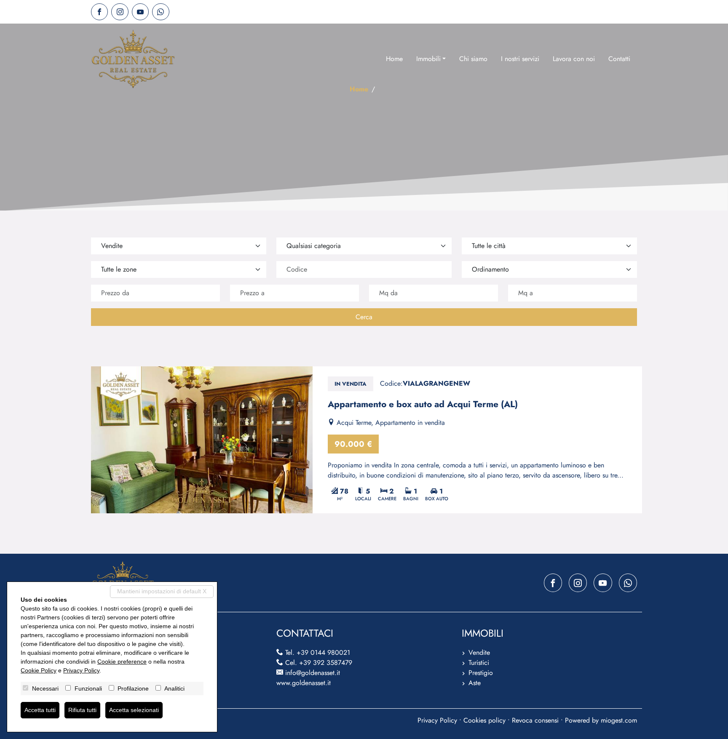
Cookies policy (484, 720)
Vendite (479, 652)
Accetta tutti (40, 710)
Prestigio (480, 673)
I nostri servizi (520, 59)
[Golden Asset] (133, 59)
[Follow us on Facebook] (99, 11)
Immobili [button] (428, 59)
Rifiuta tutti (82, 710)
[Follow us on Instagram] (119, 11)
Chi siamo (473, 59)
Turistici (478, 662)
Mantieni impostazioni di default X (161, 591)
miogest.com (619, 720)
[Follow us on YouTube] (140, 11)
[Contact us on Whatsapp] (160, 11)
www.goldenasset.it (303, 683)
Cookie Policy (38, 670)
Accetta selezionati (134, 710)
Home (394, 59)
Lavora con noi (574, 59)
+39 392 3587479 (325, 662)
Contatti (619, 59)
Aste (474, 683)
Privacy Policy (437, 720)
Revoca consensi (535, 720)
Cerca (364, 317)
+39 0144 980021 (323, 652)
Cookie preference (122, 661)
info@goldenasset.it (312, 673)
